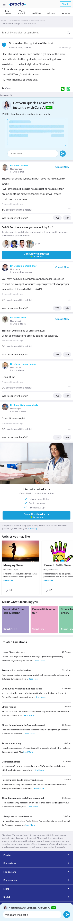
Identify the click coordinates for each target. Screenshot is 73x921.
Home (3, 20)
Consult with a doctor (18, 20)
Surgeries (66, 13)
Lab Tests (51, 13)
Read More (39, 660)
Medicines (36, 13)
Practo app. (33, 528)
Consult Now (62, 166)
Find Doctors (7, 12)
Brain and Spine (38, 20)
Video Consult (21, 12)
